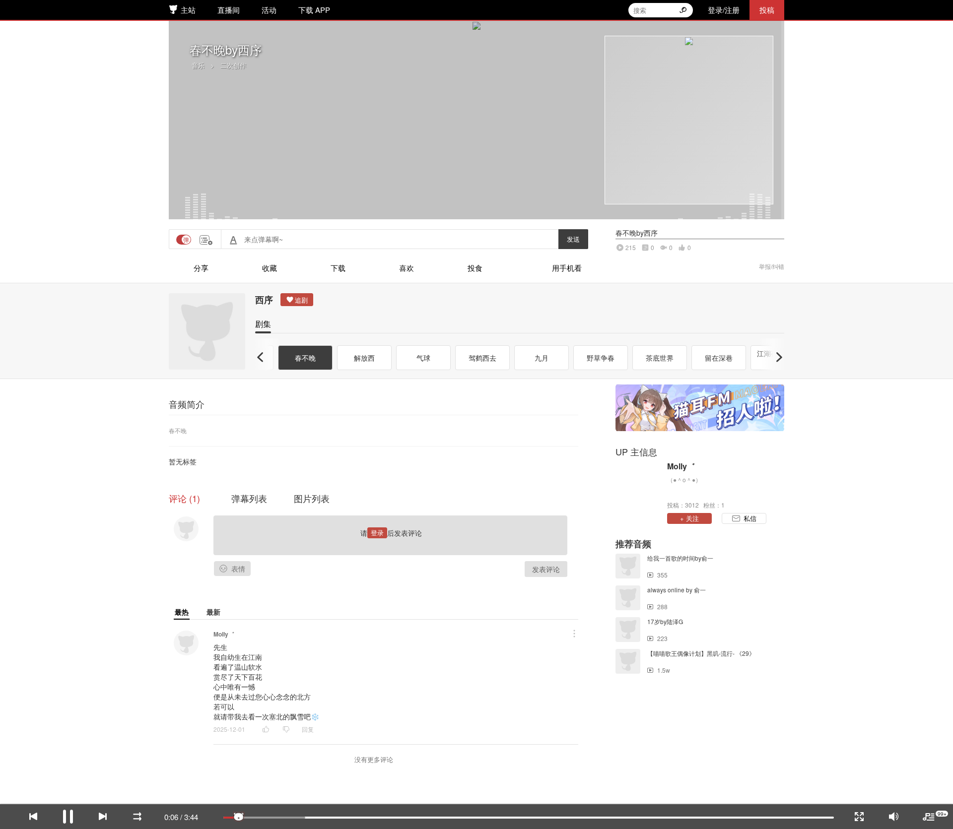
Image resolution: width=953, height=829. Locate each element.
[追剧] (296, 299)
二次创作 (233, 65)
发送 (573, 239)
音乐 (198, 65)
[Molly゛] (638, 484)
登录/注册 (724, 9)
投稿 (766, 9)
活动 (269, 9)
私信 (750, 518)
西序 (264, 299)
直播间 (228, 9)
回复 (308, 729)
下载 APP (314, 9)
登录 (377, 532)
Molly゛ (223, 634)
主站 (188, 9)
